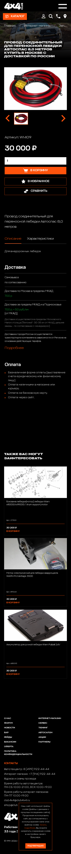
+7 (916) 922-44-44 (42, 774)
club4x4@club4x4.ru (17, 800)
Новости (9, 728)
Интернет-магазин (37, 25)
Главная (10, 25)
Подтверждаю (35, 846)
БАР (6, 733)
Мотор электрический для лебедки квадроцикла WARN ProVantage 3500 (32, 574)
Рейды (8, 737)
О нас (7, 718)
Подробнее (14, 348)
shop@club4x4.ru (15, 805)
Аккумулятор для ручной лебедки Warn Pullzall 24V (33, 645)
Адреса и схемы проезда (20, 779)
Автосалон (45, 733)
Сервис (42, 723)
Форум (8, 723)
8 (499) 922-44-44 (36, 769)
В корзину (13, 531)
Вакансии (10, 742)
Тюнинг (43, 728)
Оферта (8, 747)
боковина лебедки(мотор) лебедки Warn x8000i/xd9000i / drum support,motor (27, 503)
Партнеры (44, 742)
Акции (42, 737)
